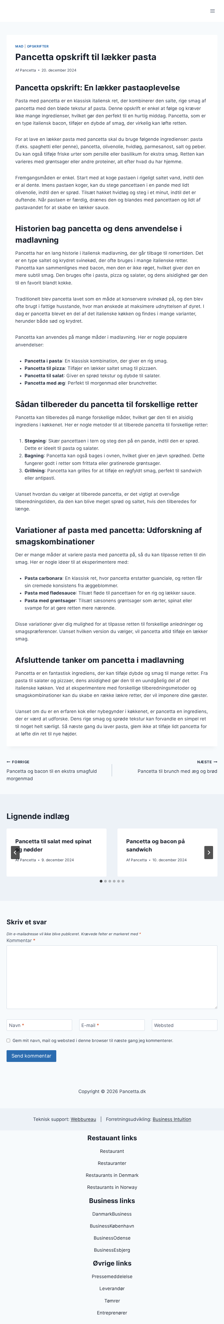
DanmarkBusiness (112, 1214)
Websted (164, 1025)
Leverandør (112, 1288)
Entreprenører (112, 1313)
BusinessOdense (112, 1238)
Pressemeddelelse (112, 1276)
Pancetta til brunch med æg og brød (177, 767)
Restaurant (112, 1151)
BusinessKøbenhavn (112, 1226)
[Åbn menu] (212, 11)
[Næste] (208, 852)
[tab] (101, 881)
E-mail (90, 1025)
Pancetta (28, 70)
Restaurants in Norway (112, 1187)
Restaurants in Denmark (112, 1175)
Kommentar (21, 940)
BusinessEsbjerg (112, 1250)
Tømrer (112, 1301)
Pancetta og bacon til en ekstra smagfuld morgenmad (52, 771)
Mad (19, 46)
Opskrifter (38, 46)
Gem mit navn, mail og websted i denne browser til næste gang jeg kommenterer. (93, 1040)
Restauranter (112, 1163)
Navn (16, 1025)
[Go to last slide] (15, 852)
